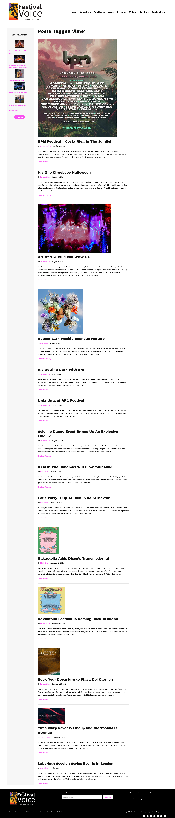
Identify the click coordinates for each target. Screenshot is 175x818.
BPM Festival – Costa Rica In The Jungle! (74, 141)
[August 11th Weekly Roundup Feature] (60, 311)
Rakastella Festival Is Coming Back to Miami (78, 619)
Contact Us (158, 12)
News (110, 12)
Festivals (99, 12)
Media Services (19, 811)
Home (73, 12)
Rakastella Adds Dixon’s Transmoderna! (73, 558)
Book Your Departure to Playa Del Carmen (75, 679)
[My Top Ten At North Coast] (19, 86)
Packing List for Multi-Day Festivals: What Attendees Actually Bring (18, 108)
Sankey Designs (141, 800)
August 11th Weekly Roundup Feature (71, 339)
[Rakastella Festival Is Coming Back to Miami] (51, 601)
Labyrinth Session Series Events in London (75, 763)
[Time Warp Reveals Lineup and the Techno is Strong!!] (51, 716)
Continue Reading (44, 161)
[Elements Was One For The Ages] (19, 44)
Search (64, 793)
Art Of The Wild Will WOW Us (64, 257)
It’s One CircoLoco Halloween (64, 172)
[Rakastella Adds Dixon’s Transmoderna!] (48, 540)
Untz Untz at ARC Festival (61, 400)
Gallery (144, 12)
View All (19, 117)
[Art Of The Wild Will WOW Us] (74, 228)
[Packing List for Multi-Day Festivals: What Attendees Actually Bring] (19, 99)
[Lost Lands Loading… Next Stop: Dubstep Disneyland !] (19, 59)
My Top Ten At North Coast (18, 92)
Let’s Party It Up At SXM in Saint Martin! (74, 498)
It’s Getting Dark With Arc (61, 370)
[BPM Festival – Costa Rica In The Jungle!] (77, 88)
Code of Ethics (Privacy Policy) (64, 811)
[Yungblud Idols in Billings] (19, 73)
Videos (133, 12)
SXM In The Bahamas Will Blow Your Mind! (75, 467)
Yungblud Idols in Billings (17, 80)
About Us (85, 12)
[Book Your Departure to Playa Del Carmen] (49, 661)
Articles (121, 12)
